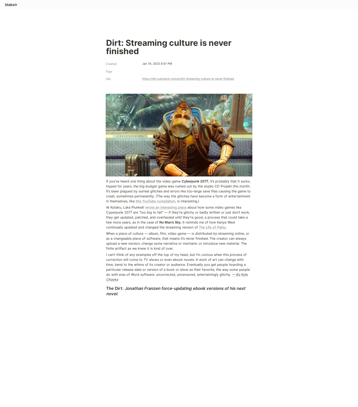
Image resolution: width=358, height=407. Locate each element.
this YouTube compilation (155, 201)
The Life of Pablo (212, 227)
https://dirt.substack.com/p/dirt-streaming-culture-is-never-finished (188, 78)
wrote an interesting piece (165, 207)
